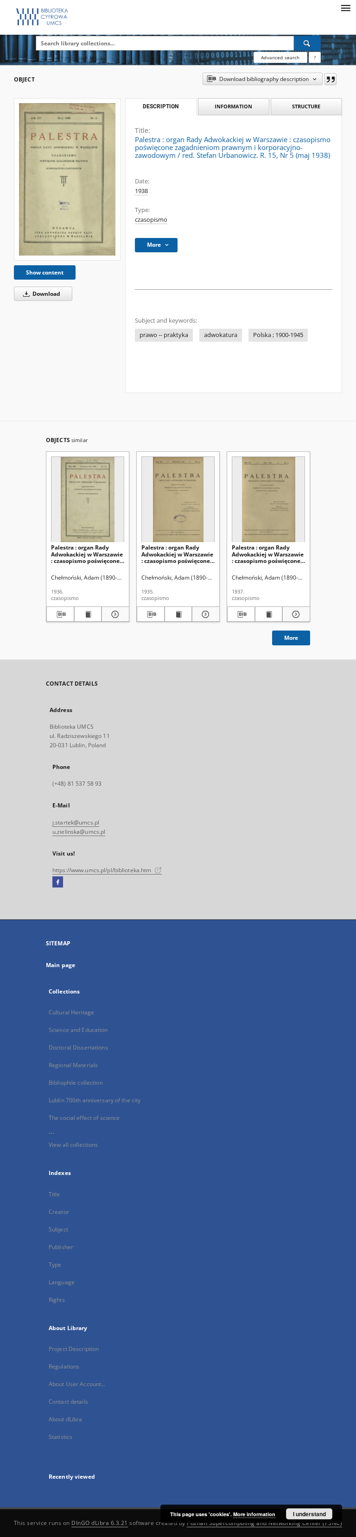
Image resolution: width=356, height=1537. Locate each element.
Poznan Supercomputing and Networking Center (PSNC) (264, 1523)
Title (54, 1194)
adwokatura (220, 335)
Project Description (74, 1349)
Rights (57, 1300)
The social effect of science (84, 1118)
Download (45, 294)
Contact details (68, 1402)
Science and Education (78, 1030)
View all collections (73, 1145)
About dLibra (65, 1419)
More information (254, 1514)
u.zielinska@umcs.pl (78, 832)
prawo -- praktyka (164, 335)
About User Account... (77, 1384)
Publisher (61, 1247)
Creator (59, 1212)
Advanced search (280, 57)
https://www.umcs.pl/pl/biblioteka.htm (102, 870)
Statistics (60, 1437)
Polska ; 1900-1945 (278, 335)
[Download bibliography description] (60, 614)
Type (55, 1264)
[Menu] (345, 7)
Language (62, 1282)
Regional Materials (73, 1065)
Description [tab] (160, 106)
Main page (60, 965)
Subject (58, 1229)
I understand (309, 1514)
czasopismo (151, 220)
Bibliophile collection (76, 1083)
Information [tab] (233, 106)
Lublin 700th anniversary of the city (94, 1100)
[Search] (307, 43)
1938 (141, 191)
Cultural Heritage (71, 1012)
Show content (45, 272)
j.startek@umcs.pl (75, 822)
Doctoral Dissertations (78, 1047)
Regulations (64, 1366)
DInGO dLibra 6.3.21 (99, 1523)
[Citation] (330, 79)
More (291, 638)
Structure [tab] (306, 106)
